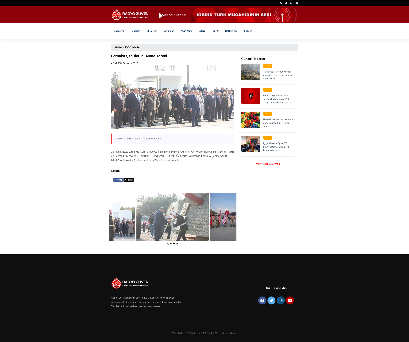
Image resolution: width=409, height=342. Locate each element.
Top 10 (215, 31)
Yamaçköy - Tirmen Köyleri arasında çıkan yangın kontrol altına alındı (278, 75)
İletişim (248, 31)
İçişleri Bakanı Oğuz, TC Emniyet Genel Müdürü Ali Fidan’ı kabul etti (276, 147)
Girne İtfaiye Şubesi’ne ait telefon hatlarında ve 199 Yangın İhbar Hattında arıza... (277, 99)
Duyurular (169, 31)
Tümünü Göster (268, 164)
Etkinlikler (152, 31)
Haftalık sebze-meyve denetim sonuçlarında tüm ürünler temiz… (279, 123)
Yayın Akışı (186, 31)
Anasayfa (119, 31)
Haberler (135, 31)
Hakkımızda (231, 31)
